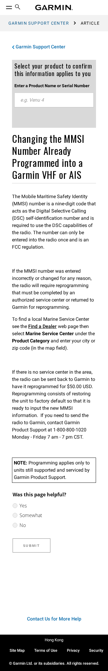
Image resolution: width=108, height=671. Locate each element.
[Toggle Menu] (3, 6)
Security (96, 650)
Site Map (17, 650)
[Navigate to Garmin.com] (54, 7)
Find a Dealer (42, 326)
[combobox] (54, 100)
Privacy (73, 650)
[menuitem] (17, 7)
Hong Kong (54, 640)
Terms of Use (45, 650)
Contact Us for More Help (54, 619)
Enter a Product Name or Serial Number (51, 85)
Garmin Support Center (38, 23)
